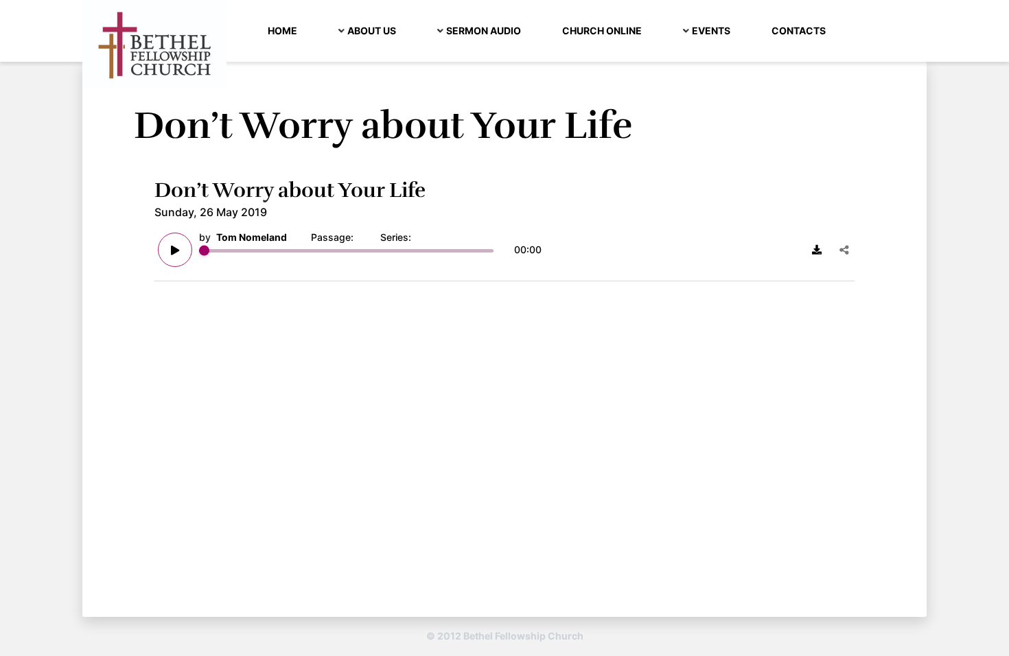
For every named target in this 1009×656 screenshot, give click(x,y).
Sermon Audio (483, 30)
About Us (371, 30)
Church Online (602, 30)
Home (282, 30)
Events (711, 30)
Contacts (799, 30)
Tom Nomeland (251, 237)
